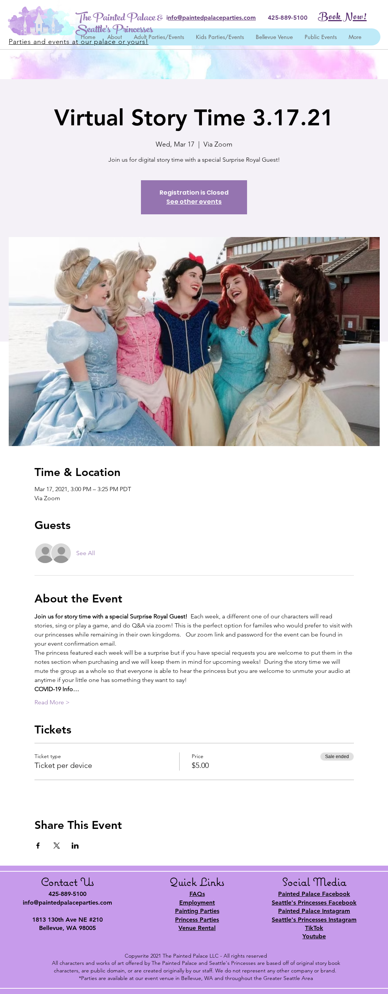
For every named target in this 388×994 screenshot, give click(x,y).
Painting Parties (197, 910)
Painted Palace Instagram (314, 910)
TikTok (314, 928)
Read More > (52, 702)
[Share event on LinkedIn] (75, 846)
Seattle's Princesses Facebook (314, 902)
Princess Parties (197, 919)
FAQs (197, 893)
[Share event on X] (56, 846)
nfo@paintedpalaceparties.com (212, 17)
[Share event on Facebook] (38, 846)
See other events (194, 201)
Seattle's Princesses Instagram (314, 919)
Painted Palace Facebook (314, 893)
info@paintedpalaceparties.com (67, 902)
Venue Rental (197, 928)
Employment (197, 902)
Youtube (314, 936)
